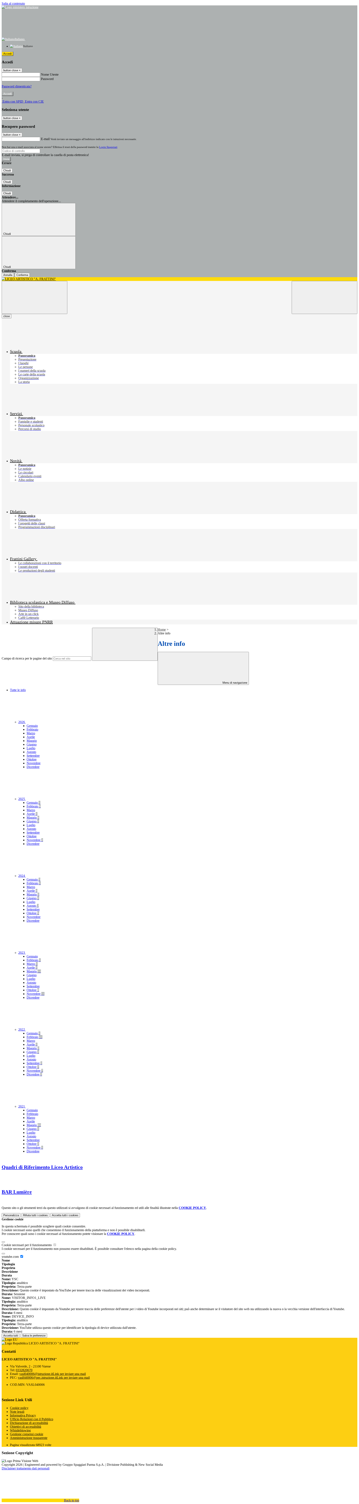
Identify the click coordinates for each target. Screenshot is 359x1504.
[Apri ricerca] (324, 297)
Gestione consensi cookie (26, 1434)
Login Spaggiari (108, 147)
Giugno (32, 744)
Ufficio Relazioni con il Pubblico (31, 1419)
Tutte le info (18, 690)
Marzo (31, 733)
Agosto (31, 752)
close (6, 316)
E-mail (45, 139)
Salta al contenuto (13, 3)
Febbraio (32, 729)
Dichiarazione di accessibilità (29, 1423)
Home (162, 629)
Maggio (32, 740)
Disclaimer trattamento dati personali (25, 1468)
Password (47, 79)
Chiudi (7, 170)
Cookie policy (19, 1408)
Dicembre (33, 767)
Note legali (17, 1411)
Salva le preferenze (33, 1335)
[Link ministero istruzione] (20, 7)
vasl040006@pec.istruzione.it (54, 1377)
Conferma (22, 275)
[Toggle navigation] (34, 297)
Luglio (31, 748)
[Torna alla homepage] (179, 279)
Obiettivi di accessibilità (25, 1426)
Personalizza (11, 1215)
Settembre (33, 755)
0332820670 (24, 1370)
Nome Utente (50, 74)
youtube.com (11, 1256)
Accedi (7, 53)
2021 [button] (22, 1106)
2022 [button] (22, 1029)
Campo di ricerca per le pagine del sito (27, 658)
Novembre (34, 763)
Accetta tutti (65, 1215)
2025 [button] (22, 799)
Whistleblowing (20, 1430)
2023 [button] (22, 952)
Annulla (7, 275)
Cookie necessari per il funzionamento (27, 1245)
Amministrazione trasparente (28, 1438)
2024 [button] (22, 876)
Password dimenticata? (17, 86)
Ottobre (32, 759)
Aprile (31, 737)
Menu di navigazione (234, 682)
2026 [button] (22, 722)
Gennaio (32, 725)
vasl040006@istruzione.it (52, 1374)
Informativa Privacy (23, 1415)
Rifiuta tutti (35, 1215)
